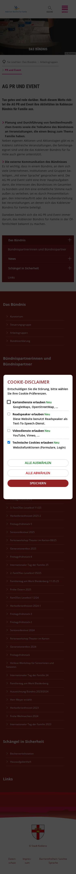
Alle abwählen (38, 473)
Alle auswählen (38, 463)
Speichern (38, 483)
